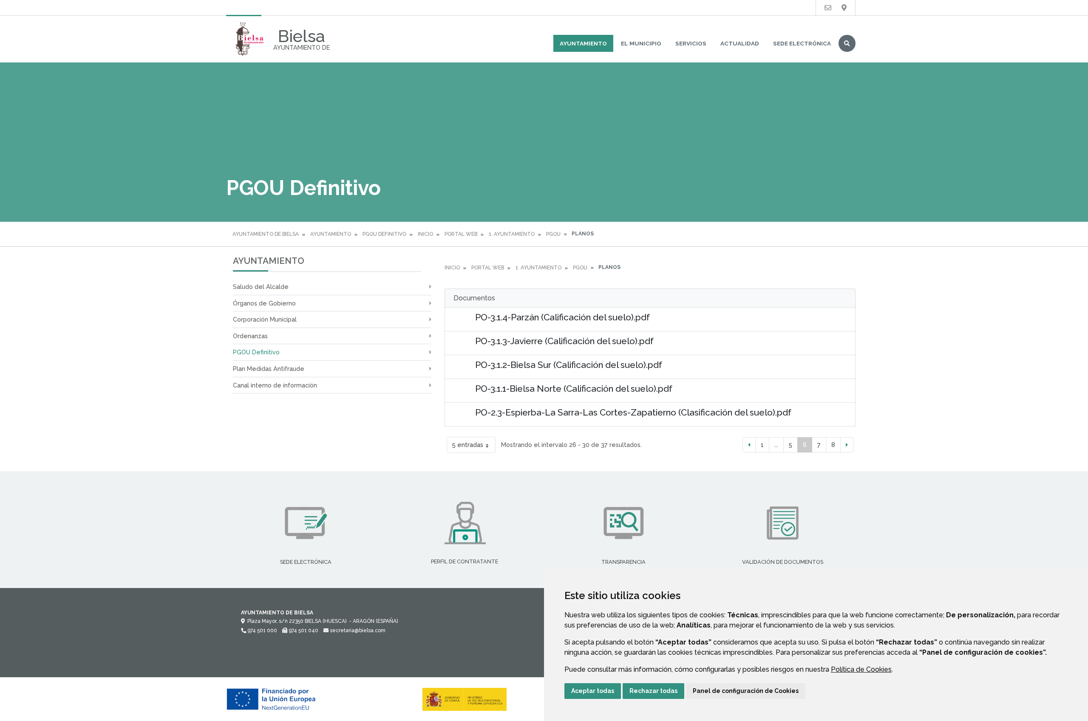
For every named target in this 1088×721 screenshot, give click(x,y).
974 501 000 (261, 630)
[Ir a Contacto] (827, 8)
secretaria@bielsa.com (357, 630)
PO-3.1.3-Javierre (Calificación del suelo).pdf (564, 341)
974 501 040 (302, 630)
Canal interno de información (275, 385)
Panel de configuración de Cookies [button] (746, 690)
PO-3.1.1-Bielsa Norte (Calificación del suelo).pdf (573, 388)
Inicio (425, 234)
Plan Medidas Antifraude (268, 368)
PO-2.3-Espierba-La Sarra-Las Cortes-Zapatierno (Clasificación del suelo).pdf (633, 412)
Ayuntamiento (583, 43)
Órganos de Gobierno (264, 303)
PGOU (553, 234)
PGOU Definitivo (384, 234)
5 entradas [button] (467, 444)
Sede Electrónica (802, 43)
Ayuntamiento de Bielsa (265, 234)
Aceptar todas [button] (592, 690)
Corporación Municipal (265, 319)
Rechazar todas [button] (653, 690)
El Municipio (641, 43)
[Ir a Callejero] (844, 8)
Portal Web (461, 234)
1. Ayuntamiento (512, 234)
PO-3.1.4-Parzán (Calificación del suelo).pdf (562, 317)
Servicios (690, 43)
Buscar (847, 43)
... (776, 444)
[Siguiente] (846, 444)
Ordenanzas (250, 335)
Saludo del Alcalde (261, 286)
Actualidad (739, 43)
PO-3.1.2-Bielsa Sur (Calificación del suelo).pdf (568, 364)
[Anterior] (749, 444)
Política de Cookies (861, 669)
